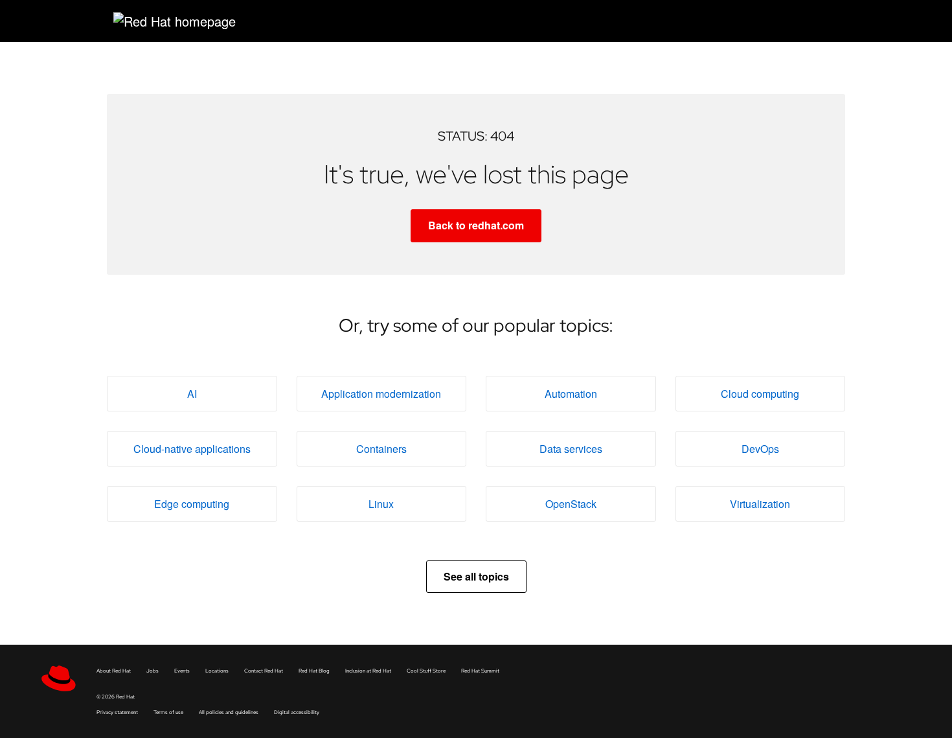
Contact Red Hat (263, 670)
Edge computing (191, 503)
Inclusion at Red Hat (368, 670)
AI (192, 393)
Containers (381, 448)
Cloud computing (760, 393)
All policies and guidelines (228, 712)
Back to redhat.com (476, 225)
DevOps (760, 448)
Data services (570, 448)
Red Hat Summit (480, 670)
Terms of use (168, 712)
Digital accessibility (296, 712)
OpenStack (570, 503)
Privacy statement (117, 712)
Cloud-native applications (192, 448)
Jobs (152, 670)
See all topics (476, 576)
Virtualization (760, 503)
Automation (571, 393)
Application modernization (381, 393)
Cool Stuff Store (426, 670)
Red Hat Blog (314, 670)
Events (182, 670)
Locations (217, 670)
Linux (381, 503)
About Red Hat (113, 670)
